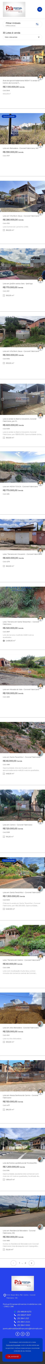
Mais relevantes (22, 37)
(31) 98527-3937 (24, 1315)
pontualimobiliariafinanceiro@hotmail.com (22, 1328)
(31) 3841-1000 (23, 1325)
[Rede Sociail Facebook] (18, 1334)
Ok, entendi (13, 1356)
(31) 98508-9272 (24, 1312)
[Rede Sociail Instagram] (23, 1334)
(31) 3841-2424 (23, 1322)
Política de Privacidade (13, 1345)
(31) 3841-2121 (23, 1318)
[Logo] (18, 9)
